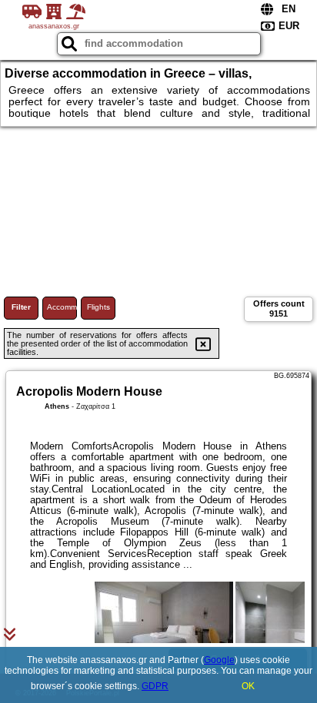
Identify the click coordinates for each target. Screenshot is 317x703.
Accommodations (62, 307)
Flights (98, 307)
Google (219, 660)
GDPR (155, 686)
